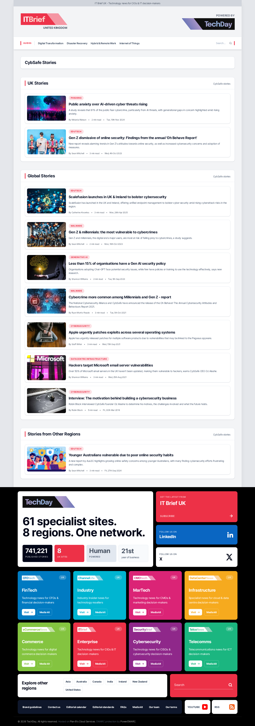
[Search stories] (230, 685)
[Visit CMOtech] (150, 578)
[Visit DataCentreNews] (205, 578)
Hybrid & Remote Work (103, 43)
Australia (81, 681)
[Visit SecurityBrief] (150, 629)
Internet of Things (130, 43)
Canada (96, 681)
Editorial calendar (76, 707)
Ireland (123, 681)
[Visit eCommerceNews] (38, 629)
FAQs (123, 707)
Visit (26, 612)
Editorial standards (103, 707)
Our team (154, 707)
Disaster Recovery (77, 43)
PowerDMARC (128, 721)
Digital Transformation (50, 43)
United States (73, 689)
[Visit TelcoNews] (205, 629)
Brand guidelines (32, 707)
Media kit (45, 612)
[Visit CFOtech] (38, 578)
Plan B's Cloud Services (82, 721)
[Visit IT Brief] (94, 629)
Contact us (54, 707)
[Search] (230, 43)
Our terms (171, 707)
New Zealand (140, 681)
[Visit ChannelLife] (94, 578)
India (110, 681)
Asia (68, 681)
